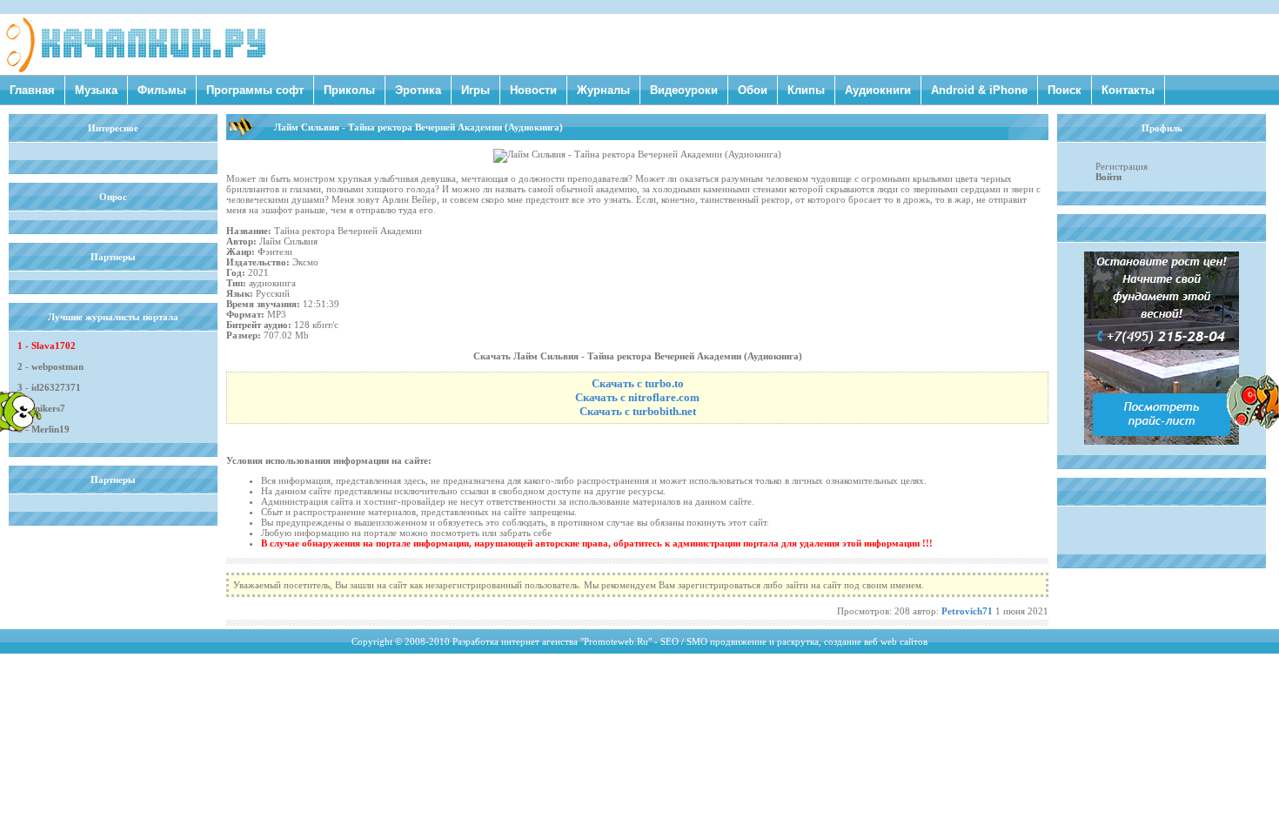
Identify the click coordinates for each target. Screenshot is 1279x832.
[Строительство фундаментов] (1161, 441)
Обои (752, 90)
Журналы (603, 90)
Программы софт (255, 90)
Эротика (418, 90)
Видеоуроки (684, 90)
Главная (32, 90)
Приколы (349, 90)
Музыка (96, 90)
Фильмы (161, 90)
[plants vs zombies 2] (1253, 425)
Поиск (1064, 90)
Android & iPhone (979, 90)
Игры (475, 90)
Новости (533, 90)
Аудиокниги (878, 90)
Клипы (806, 90)
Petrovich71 (967, 611)
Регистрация (1121, 166)
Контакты (1128, 90)
